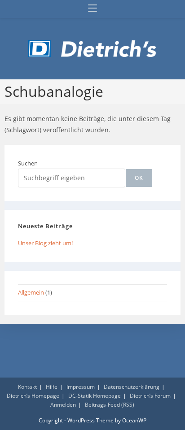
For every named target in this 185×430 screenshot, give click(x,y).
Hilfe (51, 387)
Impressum (80, 387)
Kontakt (27, 387)
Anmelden (63, 404)
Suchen (28, 163)
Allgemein (31, 292)
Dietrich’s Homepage (33, 396)
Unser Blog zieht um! (45, 243)
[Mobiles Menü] (92, 8)
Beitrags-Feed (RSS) (109, 404)
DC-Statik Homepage (94, 396)
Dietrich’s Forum (150, 396)
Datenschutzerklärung (131, 387)
